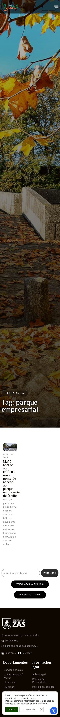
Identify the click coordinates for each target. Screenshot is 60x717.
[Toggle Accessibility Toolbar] (54, 711)
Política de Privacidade (39, 680)
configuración (40, 703)
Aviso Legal (39, 674)
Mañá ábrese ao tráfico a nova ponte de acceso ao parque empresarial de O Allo (12, 479)
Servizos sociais (13, 669)
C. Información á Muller (13, 676)
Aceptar (11, 709)
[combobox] (21, 573)
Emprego (9, 686)
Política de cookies (43, 686)
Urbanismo (10, 682)
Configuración (29, 709)
